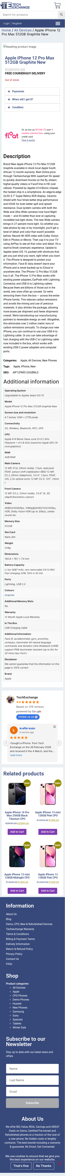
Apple (23, 360)
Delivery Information (18, 944)
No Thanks (43, 1166)
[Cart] (57, 5)
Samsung (18, 1011)
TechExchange (27, 697)
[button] (58, 23)
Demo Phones (21, 999)
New (33, 366)
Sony (16, 1015)
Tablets (17, 1023)
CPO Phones (20, 995)
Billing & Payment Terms (20, 939)
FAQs (9, 964)
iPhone (25, 366)
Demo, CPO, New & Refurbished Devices (29, 924)
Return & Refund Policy (19, 949)
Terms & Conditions (17, 934)
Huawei (17, 1003)
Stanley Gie (27, 728)
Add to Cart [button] (17, 831)
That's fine (21, 1166)
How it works (28, 140)
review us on (26, 716)
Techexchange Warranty (20, 929)
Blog (8, 919)
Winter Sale (19, 1027)
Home (6, 30)
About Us (11, 914)
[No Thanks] (59, 1162)
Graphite (9, 595)
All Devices (23, 30)
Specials (18, 1019)
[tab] (32, 91)
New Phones (49, 360)
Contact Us (12, 959)
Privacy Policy (14, 954)
